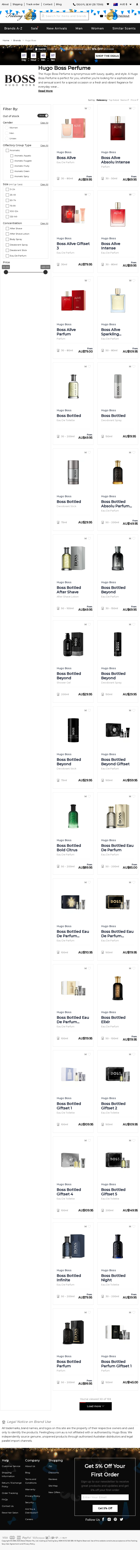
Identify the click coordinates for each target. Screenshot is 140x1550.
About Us (30, 1466)
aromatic (15, 150)
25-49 (13, 195)
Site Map (53, 1485)
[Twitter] (121, 1520)
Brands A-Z (13, 28)
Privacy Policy (32, 1496)
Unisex (12, 138)
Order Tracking (10, 1493)
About (5, 4)
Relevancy (102, 100)
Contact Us (7, 1506)
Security (29, 1502)
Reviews (52, 1479)
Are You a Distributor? (31, 1511)
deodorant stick (18, 250)
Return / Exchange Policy (12, 1484)
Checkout (123, 16)
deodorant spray (19, 244)
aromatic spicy (21, 176)
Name (123, 100)
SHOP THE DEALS (107, 55)
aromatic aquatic (22, 155)
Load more (94, 1406)
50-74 (13, 200)
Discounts (53, 1472)
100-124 (14, 211)
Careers (29, 1519)
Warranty (30, 1489)
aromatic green (22, 171)
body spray (16, 239)
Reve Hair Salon (10, 1512)
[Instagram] (109, 1520)
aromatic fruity (21, 166)
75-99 (13, 205)
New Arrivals (56, 28)
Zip (50, 1466)
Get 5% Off (105, 1508)
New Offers (54, 1492)
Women (97, 28)
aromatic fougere (23, 161)
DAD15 (42, 49)
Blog (59, 4)
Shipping (17, 4)
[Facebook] (103, 1520)
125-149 (13, 216)
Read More (45, 91)
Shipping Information (8, 1474)
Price (134, 100)
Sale (34, 28)
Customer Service (11, 1466)
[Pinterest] (115, 1520)
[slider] (6, 272)
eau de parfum (18, 255)
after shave (16, 228)
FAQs (5, 1499)
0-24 (12, 189)
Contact (47, 4)
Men (79, 28)
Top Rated (114, 100)
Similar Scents (124, 28)
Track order (33, 4)
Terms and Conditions (30, 1481)
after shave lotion (19, 234)
